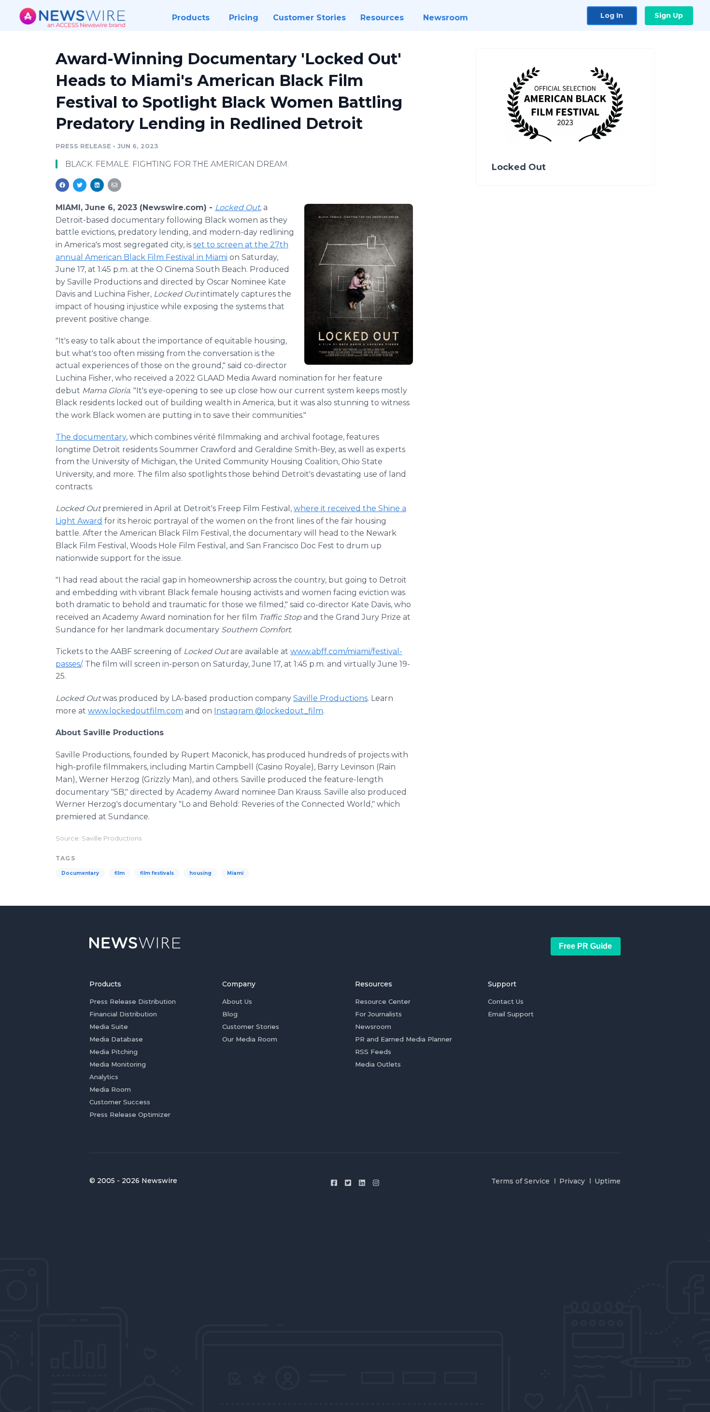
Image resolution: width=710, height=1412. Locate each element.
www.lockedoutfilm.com (135, 710)
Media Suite (108, 1026)
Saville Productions (330, 698)
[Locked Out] (358, 284)
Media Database (116, 1039)
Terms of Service (520, 1181)
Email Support (511, 1014)
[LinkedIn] (362, 1182)
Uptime (608, 1181)
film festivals (157, 873)
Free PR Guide (585, 946)
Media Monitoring (117, 1064)
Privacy (572, 1181)
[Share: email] (114, 185)
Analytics (103, 1077)
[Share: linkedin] (97, 185)
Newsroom (373, 1026)
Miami (235, 873)
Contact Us (506, 1001)
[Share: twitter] (80, 185)
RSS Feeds (373, 1051)
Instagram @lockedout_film (268, 710)
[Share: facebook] (62, 185)
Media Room (110, 1089)
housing (200, 873)
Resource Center (383, 1001)
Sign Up (668, 15)
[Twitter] (348, 1182)
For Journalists (378, 1014)
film (119, 873)
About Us (237, 1001)
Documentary (80, 873)
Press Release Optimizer (129, 1114)
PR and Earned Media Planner (403, 1039)
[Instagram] (376, 1182)
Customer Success (119, 1102)
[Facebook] (334, 1182)
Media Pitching (113, 1051)
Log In (611, 15)
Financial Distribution (123, 1014)
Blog (230, 1014)
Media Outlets (378, 1064)
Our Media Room (249, 1039)
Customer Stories (250, 1026)
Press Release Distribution (132, 1001)
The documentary (91, 437)
